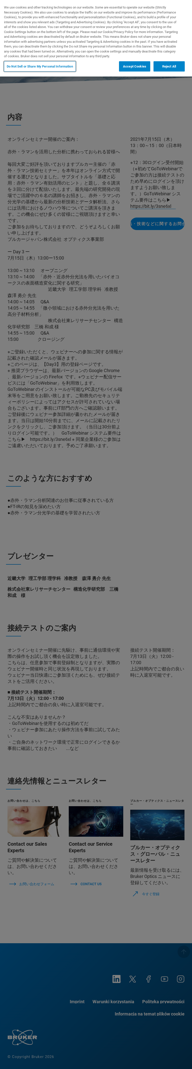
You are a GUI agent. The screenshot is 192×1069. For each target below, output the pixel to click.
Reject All (169, 66)
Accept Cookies (134, 66)
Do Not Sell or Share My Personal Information (40, 66)
